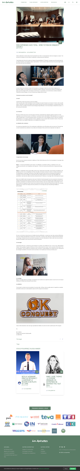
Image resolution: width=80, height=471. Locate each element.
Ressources (54, 2)
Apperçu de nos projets (9, 451)
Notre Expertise (44, 2)
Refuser (66, 468)
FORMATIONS (24, 2)
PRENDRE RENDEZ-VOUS (40, 408)
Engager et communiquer (27, 449)
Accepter (73, 468)
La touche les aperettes (9, 453)
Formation (43, 451)
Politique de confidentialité (69, 449)
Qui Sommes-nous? (8, 449)
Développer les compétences (28, 453)
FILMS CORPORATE (34, 2)
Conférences (43, 453)
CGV (60, 449)
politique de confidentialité (44, 468)
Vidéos (42, 449)
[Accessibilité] (77, 2)
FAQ (5, 456)
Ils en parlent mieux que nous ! (10, 455)
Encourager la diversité (27, 451)
